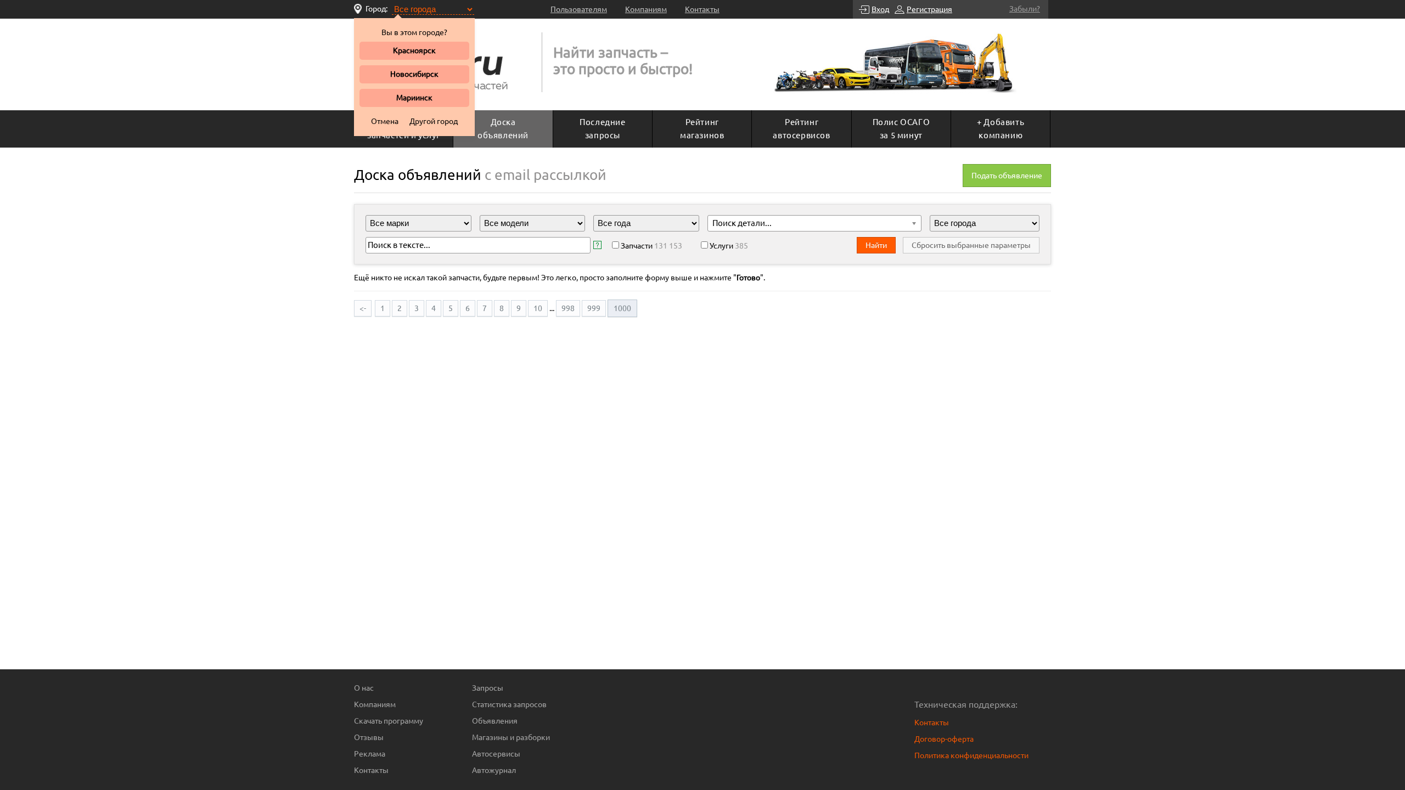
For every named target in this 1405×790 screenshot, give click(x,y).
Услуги (729, 245)
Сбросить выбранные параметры (971, 245)
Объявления (495, 720)
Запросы (487, 688)
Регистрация (929, 9)
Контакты (702, 9)
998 (568, 308)
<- (362, 308)
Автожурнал (494, 770)
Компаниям (646, 9)
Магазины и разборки (511, 737)
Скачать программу (388, 720)
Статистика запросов (509, 704)
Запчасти (651, 245)
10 (537, 308)
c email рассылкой (545, 175)
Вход (880, 9)
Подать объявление (1006, 175)
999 (593, 308)
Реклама (369, 753)
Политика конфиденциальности (971, 755)
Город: (376, 8)
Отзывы (369, 737)
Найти (876, 245)
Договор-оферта (944, 739)
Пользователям (578, 9)
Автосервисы (496, 753)
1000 (622, 308)
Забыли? (1024, 8)
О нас (364, 688)
